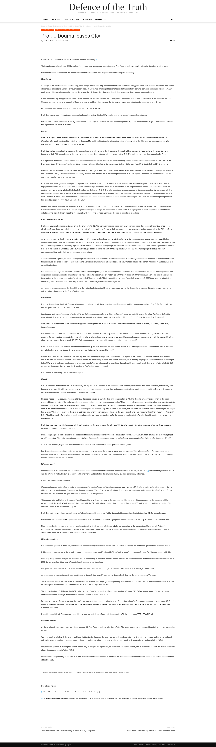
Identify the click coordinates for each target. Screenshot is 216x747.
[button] (172, 19)
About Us (87, 19)
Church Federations (55, 26)
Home (45, 19)
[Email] (64, 50)
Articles (56, 19)
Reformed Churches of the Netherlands (77, 26)
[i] (96, 59)
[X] (75, 50)
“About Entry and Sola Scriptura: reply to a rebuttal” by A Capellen (68, 731)
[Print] (58, 50)
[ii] (148, 471)
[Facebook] (70, 50)
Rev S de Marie (49, 41)
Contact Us (100, 19)
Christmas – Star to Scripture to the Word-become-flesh (151, 731)
